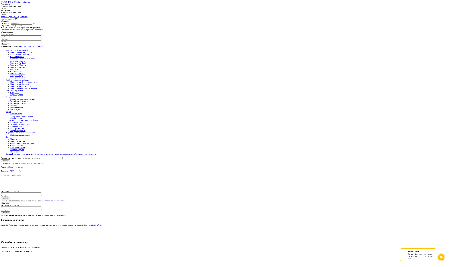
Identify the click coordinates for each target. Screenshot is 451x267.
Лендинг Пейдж (16, 76)
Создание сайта (12, 69)
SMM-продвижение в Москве (17, 80)
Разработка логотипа (18, 103)
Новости (13, 139)
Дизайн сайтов (16, 118)
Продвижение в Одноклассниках (23, 88)
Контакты (23, 17)
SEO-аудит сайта (17, 129)
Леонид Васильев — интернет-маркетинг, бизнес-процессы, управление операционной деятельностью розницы (51, 154)
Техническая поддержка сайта (22, 116)
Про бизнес (14, 152)
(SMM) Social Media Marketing (22, 143)
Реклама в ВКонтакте (18, 65)
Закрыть (5, 203)
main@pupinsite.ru (23, 2)
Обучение (11, 17)
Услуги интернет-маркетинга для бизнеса (22, 120)
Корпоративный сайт (18, 78)
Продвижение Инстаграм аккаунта (24, 82)
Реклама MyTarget (17, 67)
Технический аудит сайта (20, 124)
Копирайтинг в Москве (19, 55)
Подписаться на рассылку (11, 158)
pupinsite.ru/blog (95, 225)
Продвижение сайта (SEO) (21, 52)
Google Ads (14, 93)
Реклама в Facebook (18, 63)
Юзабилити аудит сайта (19, 126)
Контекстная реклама (14, 91)
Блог (17, 17)
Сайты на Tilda (16, 71)
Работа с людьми (17, 150)
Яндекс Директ (16, 95)
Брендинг (9, 97)
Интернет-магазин (17, 74)
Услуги (4, 17)
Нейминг (14, 105)
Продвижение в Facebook (20, 86)
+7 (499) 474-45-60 (8, 2)
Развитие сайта (16, 114)
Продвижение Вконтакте (20, 84)
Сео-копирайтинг (17, 57)
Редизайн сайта (16, 107)
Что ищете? (5, 23)
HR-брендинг (15, 110)
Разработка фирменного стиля (22, 99)
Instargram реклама (17, 61)
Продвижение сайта (18, 141)
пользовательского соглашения (31, 46)
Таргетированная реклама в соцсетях (20, 59)
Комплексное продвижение (17, 50)
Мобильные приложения (20, 135)
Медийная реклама (17, 131)
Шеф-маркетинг (16, 122)
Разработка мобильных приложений (20, 133)
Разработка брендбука (19, 101)
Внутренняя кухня (17, 148)
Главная (4, 19)
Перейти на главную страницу (13, 26)
